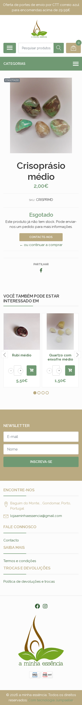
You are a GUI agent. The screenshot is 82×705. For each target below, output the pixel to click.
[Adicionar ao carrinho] (31, 370)
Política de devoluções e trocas (29, 581)
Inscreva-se (41, 462)
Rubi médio (21, 355)
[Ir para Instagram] (45, 606)
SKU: (32, 200)
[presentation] (4, 354)
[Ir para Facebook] (37, 606)
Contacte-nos (41, 237)
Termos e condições (19, 561)
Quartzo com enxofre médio (60, 357)
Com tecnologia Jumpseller (50, 700)
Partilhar (41, 264)
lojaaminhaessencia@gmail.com (36, 516)
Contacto (11, 540)
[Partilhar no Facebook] (41, 271)
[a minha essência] (39, 29)
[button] (35, 392)
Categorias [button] (14, 64)
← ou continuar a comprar (41, 245)
